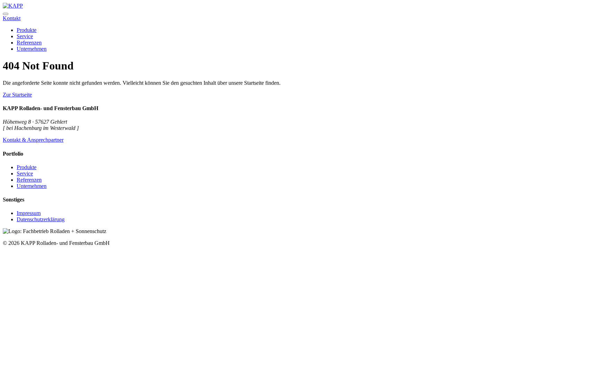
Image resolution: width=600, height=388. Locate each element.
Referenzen (29, 180)
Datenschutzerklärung (41, 219)
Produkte (26, 167)
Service (25, 173)
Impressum (29, 213)
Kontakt (11, 18)
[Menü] (5, 14)
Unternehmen (32, 186)
